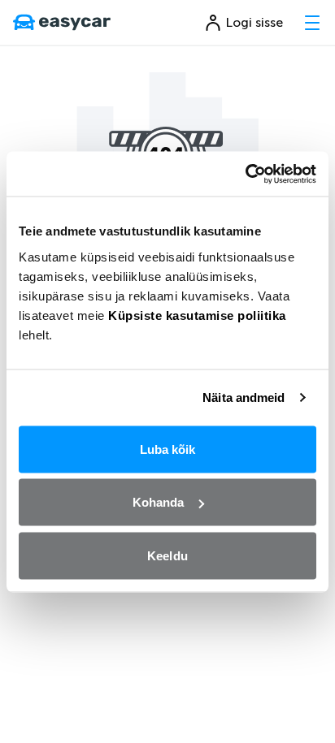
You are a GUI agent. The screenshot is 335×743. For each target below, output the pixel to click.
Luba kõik (168, 449)
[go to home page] (62, 23)
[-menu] (312, 22)
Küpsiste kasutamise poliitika (197, 315)
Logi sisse (254, 22)
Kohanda (159, 502)
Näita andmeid (243, 397)
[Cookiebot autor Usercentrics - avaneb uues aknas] (245, 173)
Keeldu (167, 555)
